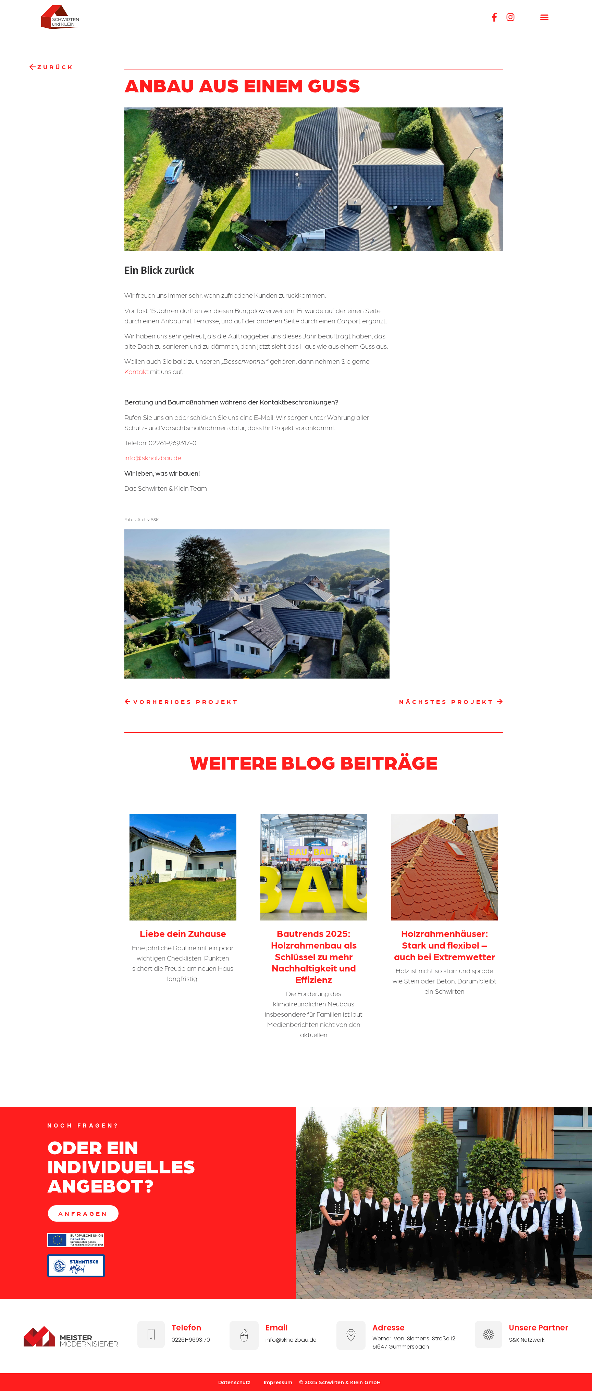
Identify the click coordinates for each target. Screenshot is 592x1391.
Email (277, 1328)
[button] (544, 17)
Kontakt (136, 371)
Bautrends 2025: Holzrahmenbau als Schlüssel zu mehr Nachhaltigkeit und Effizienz (314, 955)
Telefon (186, 1328)
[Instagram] (510, 17)
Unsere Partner (538, 1328)
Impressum (278, 1382)
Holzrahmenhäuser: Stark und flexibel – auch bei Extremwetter (444, 944)
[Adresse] (351, 1335)
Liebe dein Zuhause (183, 933)
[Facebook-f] (494, 17)
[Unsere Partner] (488, 1334)
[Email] (244, 1335)
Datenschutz (234, 1382)
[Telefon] (151, 1334)
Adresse (388, 1328)
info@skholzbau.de (152, 457)
